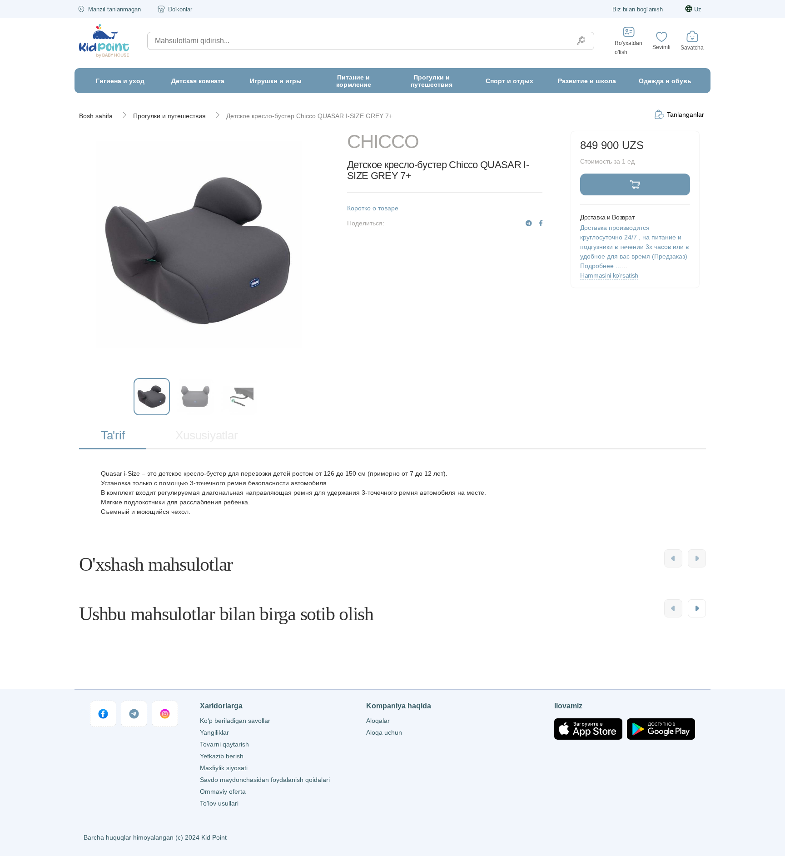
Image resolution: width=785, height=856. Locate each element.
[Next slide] (697, 558)
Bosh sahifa (96, 115)
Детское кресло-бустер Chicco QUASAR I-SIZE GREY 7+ (309, 115)
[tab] (112, 436)
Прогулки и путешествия (169, 115)
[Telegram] (529, 223)
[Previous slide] (673, 558)
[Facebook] (540, 223)
